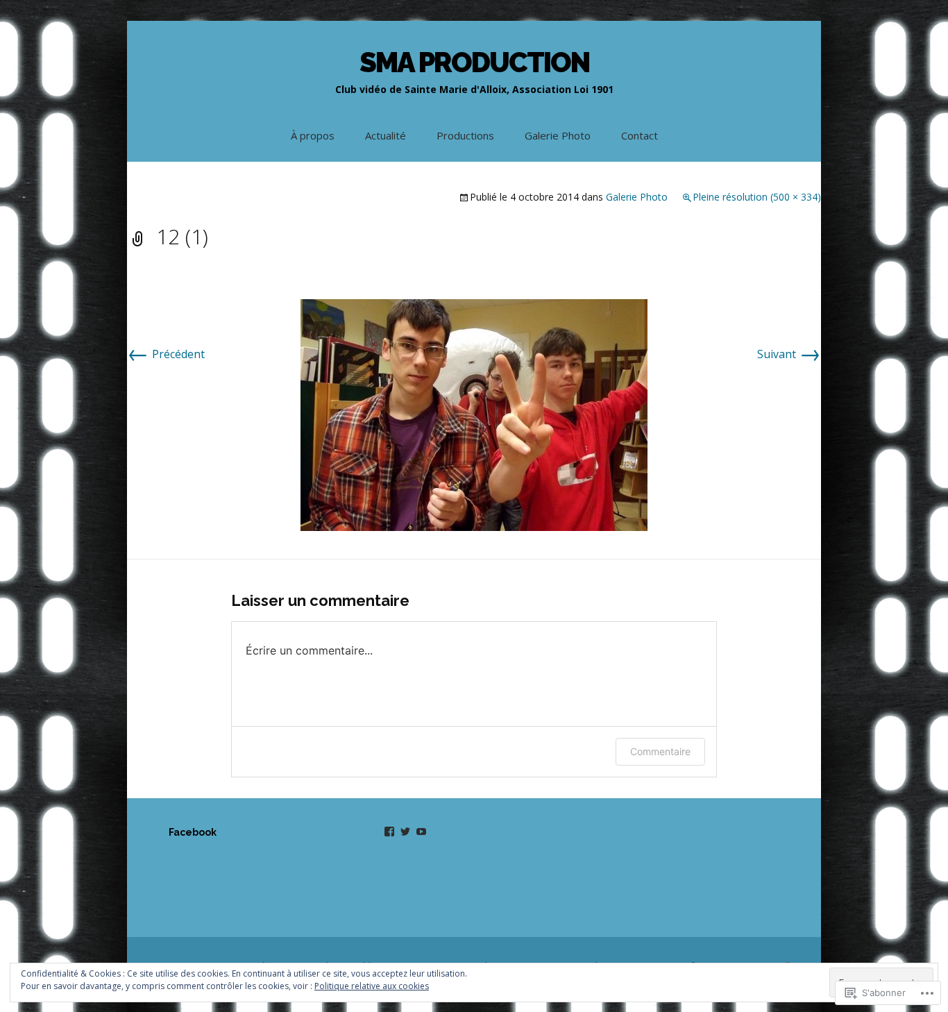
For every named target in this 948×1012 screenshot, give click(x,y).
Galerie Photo (558, 135)
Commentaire (660, 751)
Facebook (193, 832)
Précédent (166, 354)
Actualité (385, 135)
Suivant (789, 354)
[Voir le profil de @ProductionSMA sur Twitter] (405, 831)
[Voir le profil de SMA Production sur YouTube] (421, 831)
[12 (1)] (474, 413)
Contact (639, 135)
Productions (465, 135)
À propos (313, 135)
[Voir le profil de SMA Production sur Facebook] (389, 831)
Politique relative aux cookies (371, 986)
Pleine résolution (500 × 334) (757, 196)
